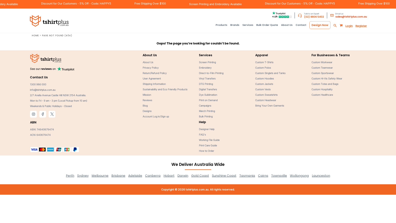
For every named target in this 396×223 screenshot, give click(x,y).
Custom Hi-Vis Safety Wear (327, 78)
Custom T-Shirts (264, 62)
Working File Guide (209, 140)
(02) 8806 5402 (314, 17)
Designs (147, 111)
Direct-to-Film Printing (211, 73)
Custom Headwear (265, 100)
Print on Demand (208, 100)
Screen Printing (203, 4)
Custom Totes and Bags (325, 83)
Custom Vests (263, 89)
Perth (70, 175)
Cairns (263, 175)
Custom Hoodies (264, 78)
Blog (145, 105)
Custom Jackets (264, 83)
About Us (148, 62)
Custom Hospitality (322, 89)
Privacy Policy (151, 67)
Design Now (320, 25)
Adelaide (135, 175)
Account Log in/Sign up (156, 116)
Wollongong (299, 175)
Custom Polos (263, 67)
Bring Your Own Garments (269, 105)
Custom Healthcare (322, 94)
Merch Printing (207, 111)
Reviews (147, 100)
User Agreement (152, 78)
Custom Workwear (322, 62)
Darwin (182, 175)
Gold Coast (200, 175)
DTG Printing (206, 83)
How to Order (206, 150)
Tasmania (247, 175)
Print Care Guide (208, 145)
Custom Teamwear (322, 67)
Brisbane (118, 175)
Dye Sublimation (208, 94)
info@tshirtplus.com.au (43, 89)
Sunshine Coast (224, 175)
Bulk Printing (206, 116)
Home (35, 35)
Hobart (169, 175)
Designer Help (207, 129)
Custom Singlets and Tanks (270, 73)
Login (349, 26)
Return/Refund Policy (155, 73)
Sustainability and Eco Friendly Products (165, 89)
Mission (147, 94)
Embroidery (226, 4)
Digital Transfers (208, 89)
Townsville (279, 175)
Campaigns (205, 105)
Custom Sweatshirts (266, 94)
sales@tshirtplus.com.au (351, 16)
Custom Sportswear (323, 73)
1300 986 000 (38, 84)
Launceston (321, 175)
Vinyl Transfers (207, 78)
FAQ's (202, 134)
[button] (221, 25)
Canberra (153, 175)
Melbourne (100, 175)
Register (361, 26)
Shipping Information (154, 83)
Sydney (83, 175)
